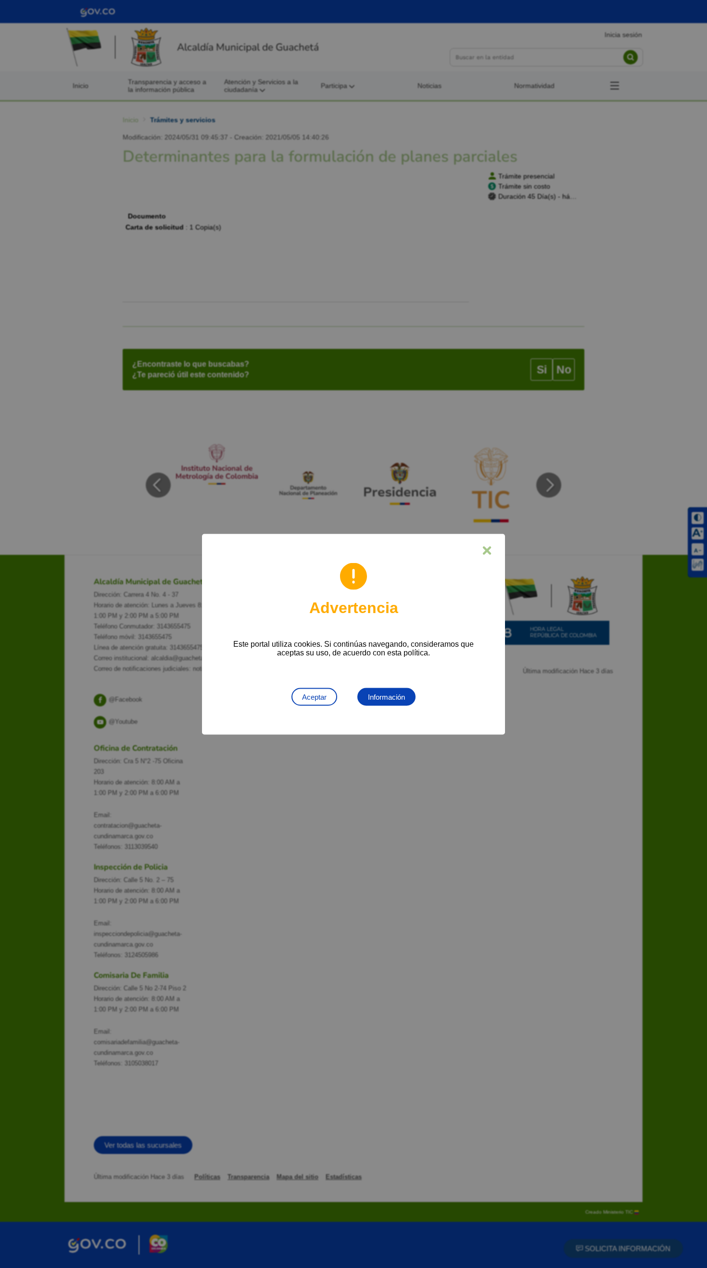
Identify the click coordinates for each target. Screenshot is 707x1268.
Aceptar (314, 696)
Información (386, 696)
